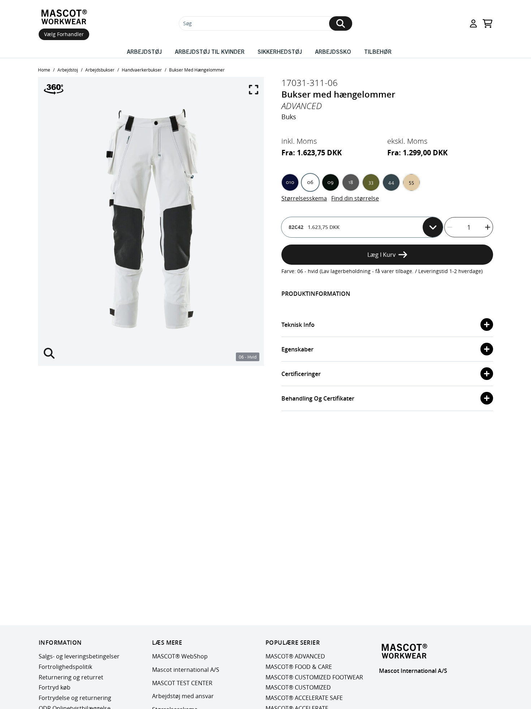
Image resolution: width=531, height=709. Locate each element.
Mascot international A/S (185, 670)
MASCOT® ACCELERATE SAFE (304, 698)
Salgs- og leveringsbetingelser (79, 656)
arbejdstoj (67, 70)
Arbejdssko (333, 51)
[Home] (64, 17)
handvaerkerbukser (142, 70)
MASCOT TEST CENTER (182, 683)
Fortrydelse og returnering (75, 698)
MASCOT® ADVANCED (295, 656)
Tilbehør (378, 51)
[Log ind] (473, 23)
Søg (187, 23)
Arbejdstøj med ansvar (183, 696)
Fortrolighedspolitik (65, 667)
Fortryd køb (54, 688)
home (44, 70)
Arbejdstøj (144, 51)
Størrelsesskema (304, 198)
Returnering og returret (71, 677)
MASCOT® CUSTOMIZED (298, 688)
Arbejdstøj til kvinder (210, 51)
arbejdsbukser (100, 70)
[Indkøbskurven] (487, 23)
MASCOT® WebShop (180, 656)
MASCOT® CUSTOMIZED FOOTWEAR (314, 677)
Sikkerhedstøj (280, 51)
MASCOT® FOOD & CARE (299, 667)
